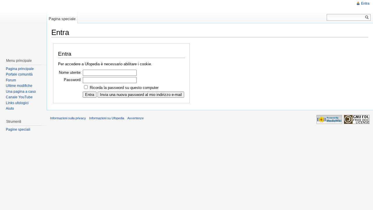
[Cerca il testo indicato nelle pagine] (367, 17)
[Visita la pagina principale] (23, 26)
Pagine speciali (18, 129)
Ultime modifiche (19, 86)
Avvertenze (135, 118)
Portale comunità (19, 74)
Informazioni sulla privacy (68, 118)
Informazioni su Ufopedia (106, 118)
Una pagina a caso (21, 92)
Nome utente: (70, 72)
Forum (11, 80)
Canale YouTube (19, 97)
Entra (365, 3)
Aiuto (10, 108)
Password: (73, 80)
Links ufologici (17, 103)
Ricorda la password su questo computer (124, 87)
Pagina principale (20, 69)
